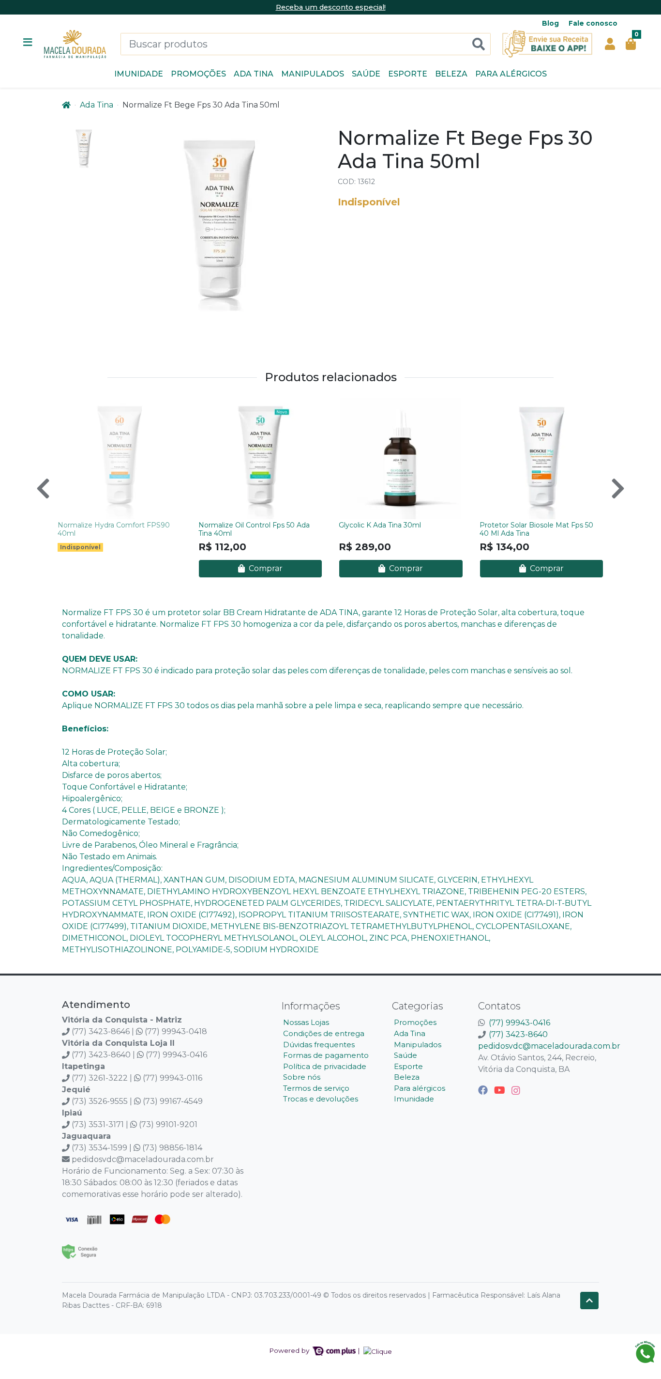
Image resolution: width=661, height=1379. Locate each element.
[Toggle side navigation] (28, 43)
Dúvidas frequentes (319, 1044)
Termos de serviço (316, 1088)
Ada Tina (253, 73)
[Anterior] (43, 488)
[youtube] (501, 1090)
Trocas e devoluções (320, 1098)
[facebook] (484, 1090)
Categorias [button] (417, 1006)
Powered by (290, 1350)
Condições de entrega (323, 1033)
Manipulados (312, 73)
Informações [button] (310, 1006)
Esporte (407, 73)
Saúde (366, 73)
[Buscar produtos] (478, 44)
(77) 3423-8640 (518, 1034)
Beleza (451, 73)
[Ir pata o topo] (589, 1300)
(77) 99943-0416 (519, 1022)
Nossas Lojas (306, 1022)
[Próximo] (618, 488)
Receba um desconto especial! (331, 7)
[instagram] (515, 1090)
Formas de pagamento (326, 1055)
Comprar (265, 568)
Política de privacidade (324, 1066)
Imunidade (138, 73)
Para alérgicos (511, 73)
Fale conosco (593, 23)
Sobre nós (301, 1077)
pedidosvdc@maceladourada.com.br (549, 1046)
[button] (610, 44)
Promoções (198, 73)
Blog (550, 23)
